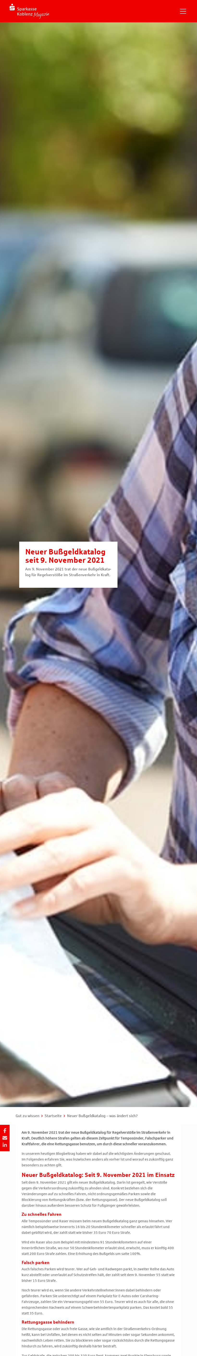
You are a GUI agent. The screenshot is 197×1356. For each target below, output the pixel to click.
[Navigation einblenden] (183, 11)
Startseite (53, 1116)
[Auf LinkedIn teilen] (5, 1145)
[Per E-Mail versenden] (5, 1138)
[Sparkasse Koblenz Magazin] (29, 11)
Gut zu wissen (27, 1116)
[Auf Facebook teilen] (5, 1130)
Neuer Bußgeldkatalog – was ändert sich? (102, 1116)
